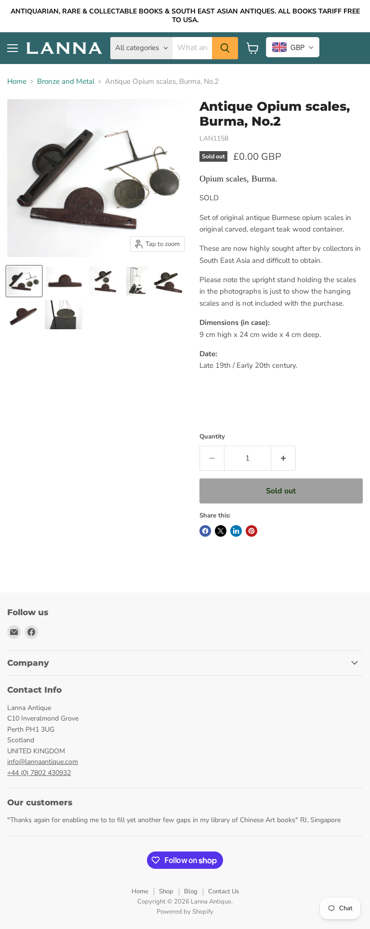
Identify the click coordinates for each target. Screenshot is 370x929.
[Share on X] (220, 531)
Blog (191, 891)
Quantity (212, 436)
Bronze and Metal (65, 81)
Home (16, 81)
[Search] (225, 48)
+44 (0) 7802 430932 (39, 772)
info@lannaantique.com (42, 761)
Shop (166, 891)
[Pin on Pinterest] (251, 531)
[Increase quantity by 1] (283, 458)
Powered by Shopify (185, 911)
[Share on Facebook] (205, 531)
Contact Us (223, 891)
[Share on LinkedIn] (236, 531)
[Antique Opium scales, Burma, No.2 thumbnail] (24, 281)
